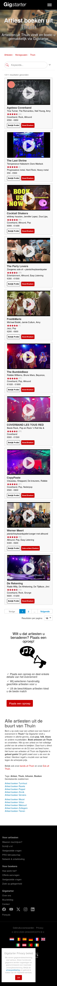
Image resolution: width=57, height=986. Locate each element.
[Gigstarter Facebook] (4, 909)
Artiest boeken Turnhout (16, 783)
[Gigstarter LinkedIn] (32, 909)
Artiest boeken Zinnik (14, 792)
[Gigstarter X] (19, 909)
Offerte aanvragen (10, 874)
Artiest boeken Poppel (15, 789)
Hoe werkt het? (9, 870)
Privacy (39, 927)
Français (6, 914)
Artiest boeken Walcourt (16, 805)
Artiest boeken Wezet (15, 799)
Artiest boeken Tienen (15, 810)
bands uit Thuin (27, 765)
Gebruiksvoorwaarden (23, 927)
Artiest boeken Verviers (15, 794)
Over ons (6, 895)
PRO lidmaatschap (11, 854)
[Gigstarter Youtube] (11, 909)
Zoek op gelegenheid (12, 883)
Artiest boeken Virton (14, 802)
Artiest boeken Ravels (15, 786)
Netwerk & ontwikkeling (13, 858)
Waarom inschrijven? (12, 841)
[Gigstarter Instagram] (26, 909)
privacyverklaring (13, 970)
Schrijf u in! (7, 846)
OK (18, 977)
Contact (6, 903)
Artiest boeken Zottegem (16, 808)
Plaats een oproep (19, 703)
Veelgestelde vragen (11, 850)
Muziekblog (7, 899)
